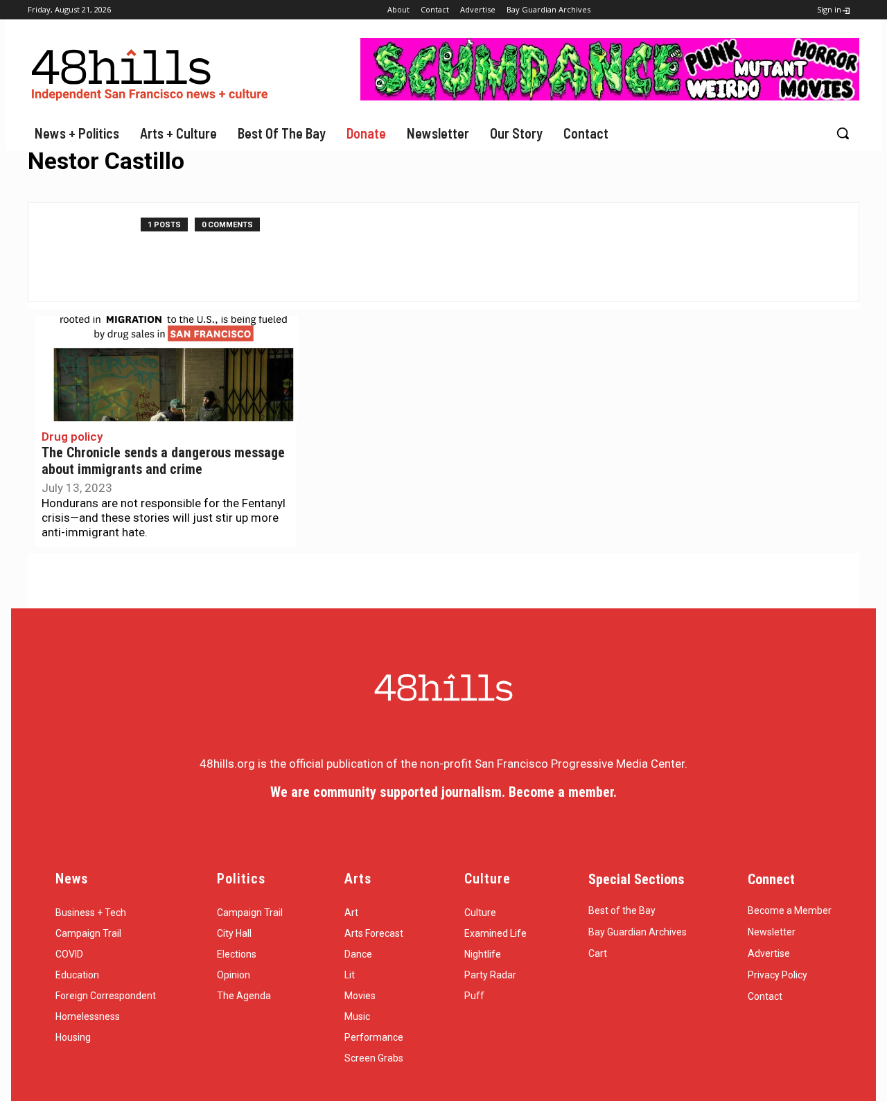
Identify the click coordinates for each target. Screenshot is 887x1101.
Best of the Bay (622, 910)
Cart (597, 953)
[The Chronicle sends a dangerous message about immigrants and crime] (166, 368)
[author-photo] (92, 252)
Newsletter (772, 931)
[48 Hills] (152, 71)
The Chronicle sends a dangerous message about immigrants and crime (163, 461)
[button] (842, 133)
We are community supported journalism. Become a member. (443, 792)
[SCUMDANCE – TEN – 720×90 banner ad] (609, 96)
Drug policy (72, 436)
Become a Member (790, 910)
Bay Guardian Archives (637, 931)
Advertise (769, 953)
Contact (765, 996)
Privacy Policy (777, 974)
